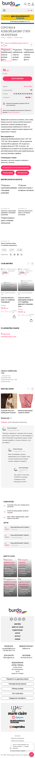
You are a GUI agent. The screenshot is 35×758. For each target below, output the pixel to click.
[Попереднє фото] (3, 44)
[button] (32, 263)
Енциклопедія (9, 502)
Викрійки (9, 37)
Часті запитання (22, 173)
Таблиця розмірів (17, 689)
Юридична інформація (17, 738)
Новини (17, 639)
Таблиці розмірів (8, 173)
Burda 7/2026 (4, 292)
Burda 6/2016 (28, 86)
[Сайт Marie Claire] (17, 713)
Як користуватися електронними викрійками (16, 167)
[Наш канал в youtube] (15, 619)
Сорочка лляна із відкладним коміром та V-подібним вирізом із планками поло (25, 301)
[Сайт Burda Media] (17, 721)
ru (31, 10)
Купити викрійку (17, 79)
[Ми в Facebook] (11, 619)
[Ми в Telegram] (23, 619)
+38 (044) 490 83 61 (26, 658)
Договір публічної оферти (17, 751)
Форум (6, 523)
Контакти (17, 736)
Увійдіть (4, 422)
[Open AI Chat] (31, 754)
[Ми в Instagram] (19, 619)
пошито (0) (15, 311)
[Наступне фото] (31, 44)
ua (28, 10)
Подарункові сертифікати (17, 698)
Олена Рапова (17, 449)
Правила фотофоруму (17, 741)
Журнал (17, 636)
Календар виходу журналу (17, 684)
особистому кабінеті (14, 112)
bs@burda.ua (26, 648)
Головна (3, 37)
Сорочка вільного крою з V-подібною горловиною (8, 299)
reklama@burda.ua (8, 658)
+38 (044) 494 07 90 (9, 650)
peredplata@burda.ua (8, 648)
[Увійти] (32, 4)
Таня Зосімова (12, 428)
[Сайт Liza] (17, 708)
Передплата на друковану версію (17, 679)
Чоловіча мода (18, 37)
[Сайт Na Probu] (17, 727)
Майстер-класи (9, 556)
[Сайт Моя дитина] (17, 717)
